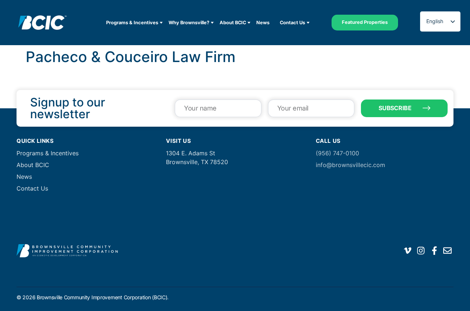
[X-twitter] (394, 251)
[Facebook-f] (434, 251)
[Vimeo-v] (407, 251)
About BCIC (233, 22)
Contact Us (292, 22)
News (263, 22)
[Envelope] (447, 251)
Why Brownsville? (189, 22)
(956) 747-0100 (337, 153)
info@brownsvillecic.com (350, 165)
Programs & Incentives (132, 22)
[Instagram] (421, 251)
